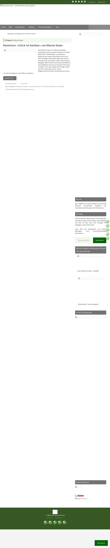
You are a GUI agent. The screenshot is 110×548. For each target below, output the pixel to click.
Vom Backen (60, 86)
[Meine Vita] (73, 2)
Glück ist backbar (11, 89)
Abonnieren (100, 240)
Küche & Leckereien (49, 86)
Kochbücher (18, 86)
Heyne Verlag (20, 89)
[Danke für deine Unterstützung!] (79, 2)
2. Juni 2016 (24, 83)
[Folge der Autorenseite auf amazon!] (82, 2)
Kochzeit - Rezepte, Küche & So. (33, 86)
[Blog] (81, 498)
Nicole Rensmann (11, 83)
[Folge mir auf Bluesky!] (76, 2)
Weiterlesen (9, 78)
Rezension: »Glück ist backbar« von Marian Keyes (33, 45)
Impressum (92, 2)
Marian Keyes (30, 89)
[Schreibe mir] (85, 2)
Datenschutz (101, 2)
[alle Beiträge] (9, 86)
